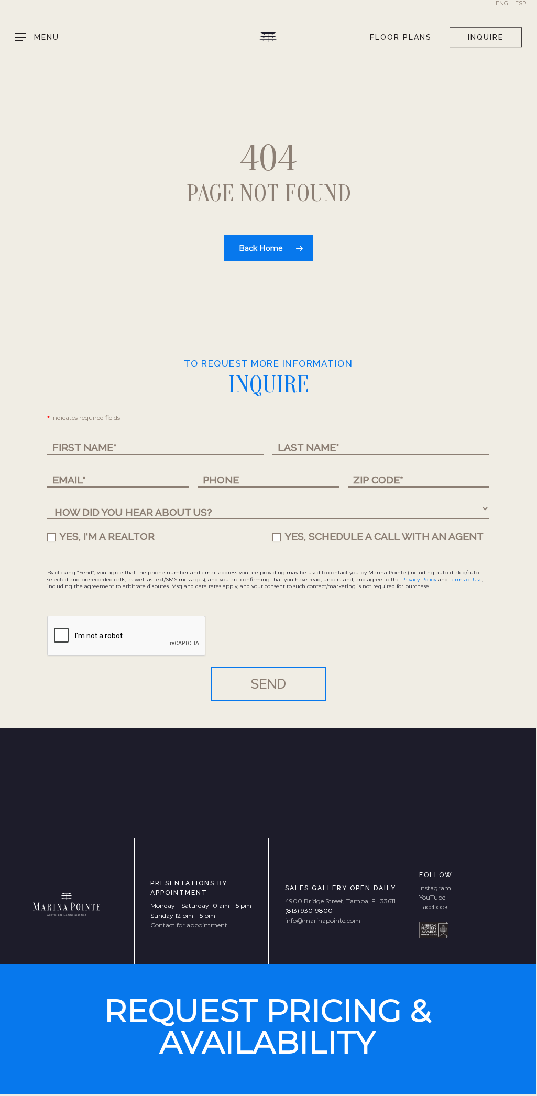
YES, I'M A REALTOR (106, 536)
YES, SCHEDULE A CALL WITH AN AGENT (383, 536)
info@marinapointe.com (322, 920)
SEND (268, 684)
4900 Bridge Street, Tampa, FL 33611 (340, 901)
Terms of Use (466, 579)
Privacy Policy (418, 579)
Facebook (433, 907)
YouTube (432, 897)
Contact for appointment (188, 925)
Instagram (435, 888)
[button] (37, 37)
